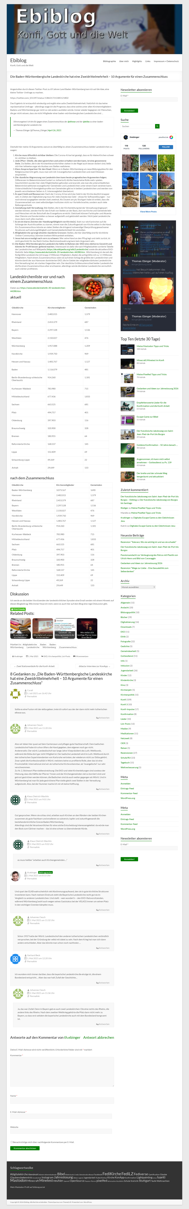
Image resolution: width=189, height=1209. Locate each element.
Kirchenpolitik (54, 656)
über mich (124, 61)
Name (13, 1095)
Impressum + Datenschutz (166, 61)
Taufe (153, 1181)
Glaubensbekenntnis (21, 1177)
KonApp (119, 1177)
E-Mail (124, 95)
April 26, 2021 (54, 130)
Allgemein (125, 602)
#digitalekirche (30, 644)
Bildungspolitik (128, 612)
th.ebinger (18, 656)
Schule (127, 1181)
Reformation (112, 1181)
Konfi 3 (124, 704)
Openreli (66, 1181)
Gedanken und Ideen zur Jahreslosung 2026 (157, 388)
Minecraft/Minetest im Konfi (150, 360)
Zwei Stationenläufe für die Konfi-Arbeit (34, 666)
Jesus (75, 1177)
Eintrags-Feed (127, 788)
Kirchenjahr (126, 689)
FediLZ (127, 1173)
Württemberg (49, 647)
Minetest (46, 1180)
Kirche (110, 1177)
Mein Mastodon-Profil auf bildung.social (27, 1187)
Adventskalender (51, 1175)
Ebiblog (18, 60)
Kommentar (16, 1055)
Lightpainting (144, 1177)
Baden (43, 644)
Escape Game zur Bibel (147, 416)
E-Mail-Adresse (18, 1112)
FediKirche (112, 1173)
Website (14, 1127)
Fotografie (125, 641)
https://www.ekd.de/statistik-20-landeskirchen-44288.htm (57, 252)
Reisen (124, 748)
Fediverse (141, 1174)
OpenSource (77, 1180)
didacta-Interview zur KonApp (94, 666)
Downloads (126, 626)
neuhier (58, 1180)
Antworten (104, 717)
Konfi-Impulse (127, 709)
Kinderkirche (127, 680)
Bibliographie (109, 61)
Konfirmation (127, 714)
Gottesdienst (127, 656)
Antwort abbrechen (98, 1037)
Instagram (48, 1177)
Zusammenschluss (68, 647)
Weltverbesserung (129, 767)
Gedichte (125, 646)
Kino (123, 685)
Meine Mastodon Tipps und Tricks (153, 346)
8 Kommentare (81, 656)
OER (123, 743)
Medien (124, 728)
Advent (41, 1175)
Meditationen (127, 733)
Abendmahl (33, 1174)
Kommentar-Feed (129, 793)
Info (123, 660)
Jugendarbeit (127, 670)
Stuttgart (145, 1180)
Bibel (61, 1174)
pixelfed (101, 1180)
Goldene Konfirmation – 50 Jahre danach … (157, 445)
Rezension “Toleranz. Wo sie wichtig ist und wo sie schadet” (148, 542)
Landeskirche (33, 647)
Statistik (134, 1181)
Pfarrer (93, 1181)
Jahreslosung (63, 1177)
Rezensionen (127, 752)
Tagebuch (125, 762)
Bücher (124, 617)
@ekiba (86, 121)
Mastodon (18, 1180)
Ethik (123, 636)
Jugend (80, 1178)
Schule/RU (126, 757)
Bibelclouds (69, 1175)
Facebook (98, 1174)
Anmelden (125, 783)
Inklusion (125, 665)
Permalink (32, 696)
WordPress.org (128, 798)
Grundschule (37, 1178)
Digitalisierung (128, 622)
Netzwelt (125, 738)
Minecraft (33, 1180)
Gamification (154, 1174)
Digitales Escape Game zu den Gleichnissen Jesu (152, 525)
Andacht (125, 607)
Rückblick (120, 1181)
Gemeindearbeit (128, 651)
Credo (76, 1175)
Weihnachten (163, 1181)
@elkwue (72, 121)
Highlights (137, 61)
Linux (155, 1178)
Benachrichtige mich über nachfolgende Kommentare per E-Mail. (43, 1142)
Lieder (124, 719)
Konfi (123, 699)
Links (147, 61)
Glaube (163, 1174)
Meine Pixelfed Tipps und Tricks (152, 374)
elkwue (90, 1175)
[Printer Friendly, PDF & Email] (18, 609)
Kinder (124, 675)
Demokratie (83, 1175)
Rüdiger (124, 508)
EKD (46, 656)
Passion (87, 1181)
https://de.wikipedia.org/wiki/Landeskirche (67, 249)
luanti (161, 1177)
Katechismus (101, 1177)
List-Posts (66, 656)
